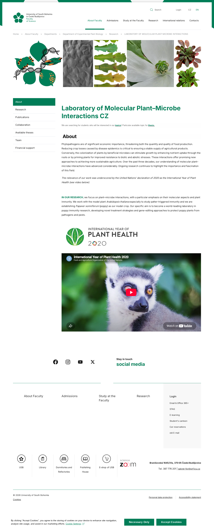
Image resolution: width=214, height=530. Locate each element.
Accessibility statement (190, 497)
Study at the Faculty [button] (133, 20)
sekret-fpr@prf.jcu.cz (189, 468)
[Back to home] (32, 17)
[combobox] (160, 10)
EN (197, 9)
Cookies (17, 499)
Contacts (194, 20)
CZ (189, 9)
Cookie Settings (73, 523)
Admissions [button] (112, 20)
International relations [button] (174, 20)
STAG (172, 409)
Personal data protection (160, 497)
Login (178, 9)
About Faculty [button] (95, 20)
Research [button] (153, 20)
